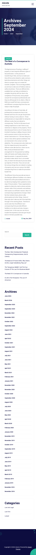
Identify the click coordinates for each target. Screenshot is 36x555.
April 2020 (8, 419)
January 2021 (9, 381)
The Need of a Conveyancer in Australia (17, 273)
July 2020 (8, 406)
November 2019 (10, 440)
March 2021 (8, 372)
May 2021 (8, 364)
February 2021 (9, 377)
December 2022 (9, 313)
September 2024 (10, 309)
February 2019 (9, 478)
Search (7, 232)
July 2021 (8, 355)
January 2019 (9, 483)
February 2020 (9, 427)
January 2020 (9, 432)
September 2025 (10, 304)
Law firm (8, 58)
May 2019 (8, 466)
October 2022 (9, 321)
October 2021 (9, 343)
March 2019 (8, 474)
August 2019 (9, 453)
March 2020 (8, 423)
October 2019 (9, 444)
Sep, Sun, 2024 (27, 218)
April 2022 (8, 338)
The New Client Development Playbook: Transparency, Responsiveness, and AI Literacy (16, 254)
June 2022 (8, 334)
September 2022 (10, 326)
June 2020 (8, 410)
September (19, 34)
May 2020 (8, 415)
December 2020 (9, 385)
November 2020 (10, 389)
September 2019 (10, 449)
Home (6, 34)
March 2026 (8, 300)
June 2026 (8, 296)
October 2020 (9, 393)
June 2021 (8, 360)
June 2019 (8, 461)
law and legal (9, 507)
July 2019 (8, 457)
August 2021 (9, 351)
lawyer (7, 516)
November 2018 (10, 491)
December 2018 (9, 487)
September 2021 (10, 347)
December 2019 (9, 436)
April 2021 (8, 368)
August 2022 (9, 330)
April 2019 (8, 470)
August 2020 (9, 402)
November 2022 (10, 317)
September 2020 (10, 398)
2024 (11, 34)
